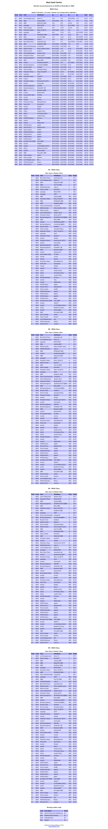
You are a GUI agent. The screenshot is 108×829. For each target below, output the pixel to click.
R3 (69, 15)
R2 (61, 15)
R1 (53, 15)
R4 (77, 15)
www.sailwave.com (54, 826)
